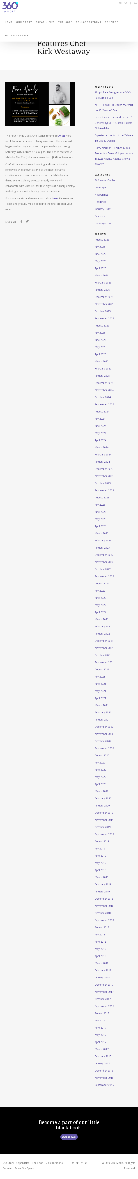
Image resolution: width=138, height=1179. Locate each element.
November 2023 (104, 476)
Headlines (100, 201)
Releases (100, 216)
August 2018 (102, 927)
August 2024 (102, 411)
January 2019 (102, 891)
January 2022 (102, 633)
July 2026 (100, 246)
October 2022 (103, 569)
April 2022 (100, 612)
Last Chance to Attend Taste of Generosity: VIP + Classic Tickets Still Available (113, 123)
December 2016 (104, 1070)
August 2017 (102, 1013)
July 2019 (100, 848)
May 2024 (100, 433)
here (55, 198)
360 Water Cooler (105, 180)
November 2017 (104, 991)
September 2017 (104, 1006)
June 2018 (100, 941)
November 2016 (104, 1077)
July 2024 (100, 418)
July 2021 (100, 676)
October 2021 (103, 655)
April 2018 (100, 956)
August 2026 (102, 239)
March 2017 (102, 1049)
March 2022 (102, 619)
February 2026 (103, 282)
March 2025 (102, 361)
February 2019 (103, 884)
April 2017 (100, 1042)
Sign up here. (69, 1137)
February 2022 (103, 626)
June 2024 (100, 426)
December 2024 (104, 383)
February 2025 (103, 368)
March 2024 (102, 447)
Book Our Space (16, 35)
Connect (111, 22)
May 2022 (100, 605)
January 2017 (102, 1063)
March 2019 (102, 877)
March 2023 (102, 533)
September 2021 (104, 662)
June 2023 (100, 511)
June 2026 (100, 254)
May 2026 (100, 261)
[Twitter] (27, 222)
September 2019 (104, 834)
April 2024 (100, 440)
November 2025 (104, 304)
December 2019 (104, 812)
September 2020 (104, 748)
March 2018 (102, 963)
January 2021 (102, 719)
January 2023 (102, 547)
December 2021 (104, 640)
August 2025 (102, 325)
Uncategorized (103, 223)
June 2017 (100, 1027)
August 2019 (102, 841)
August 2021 (102, 669)
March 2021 (102, 705)
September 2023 (104, 490)
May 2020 (100, 777)
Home (8, 22)
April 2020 (100, 784)
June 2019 (100, 855)
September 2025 (104, 318)
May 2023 (100, 519)
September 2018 (104, 920)
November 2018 (104, 905)
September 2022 (104, 576)
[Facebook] (21, 222)
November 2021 (104, 648)
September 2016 (104, 1085)
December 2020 (104, 726)
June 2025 (100, 340)
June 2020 (100, 769)
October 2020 (103, 741)
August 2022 (102, 583)
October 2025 (103, 311)
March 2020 (102, 791)
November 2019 (104, 820)
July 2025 (100, 332)
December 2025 (104, 297)
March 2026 (102, 275)
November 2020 (104, 734)
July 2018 (100, 934)
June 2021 (100, 683)
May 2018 (100, 948)
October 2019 (103, 827)
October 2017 (103, 999)
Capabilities (45, 22)
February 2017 (103, 1056)
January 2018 (102, 977)
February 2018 (103, 970)
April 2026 (100, 268)
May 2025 (100, 347)
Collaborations (88, 22)
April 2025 (100, 354)
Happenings (101, 194)
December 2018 (104, 898)
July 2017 (100, 1020)
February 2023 (103, 540)
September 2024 (104, 404)
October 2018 (103, 913)
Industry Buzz (103, 209)
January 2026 (102, 289)
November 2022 (104, 562)
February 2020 (103, 798)
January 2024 (102, 461)
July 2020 (100, 762)
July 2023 (100, 504)
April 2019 (100, 870)
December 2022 (104, 554)
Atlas (61, 135)
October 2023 (103, 483)
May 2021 (100, 691)
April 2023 (100, 526)
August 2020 (102, 755)
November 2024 (104, 390)
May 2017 (100, 1034)
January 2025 (102, 375)
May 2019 (100, 863)
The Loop (65, 22)
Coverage (100, 187)
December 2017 (104, 984)
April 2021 (100, 698)
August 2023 (102, 497)
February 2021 (103, 712)
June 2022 (100, 597)
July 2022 (100, 590)
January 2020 (102, 805)
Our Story (24, 22)
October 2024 (103, 397)
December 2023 (104, 468)
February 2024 (103, 454)
